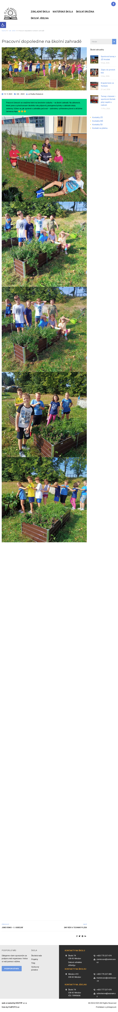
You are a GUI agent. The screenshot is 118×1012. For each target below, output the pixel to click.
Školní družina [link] (85, 11)
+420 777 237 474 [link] (104, 990)
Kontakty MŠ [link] (97, 121)
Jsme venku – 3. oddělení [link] (12, 927)
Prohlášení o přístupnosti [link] (106, 1007)
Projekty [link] (34, 959)
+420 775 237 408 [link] (104, 974)
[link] (3, 25)
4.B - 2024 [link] (20, 94)
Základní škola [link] (40, 11)
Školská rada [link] (36, 956)
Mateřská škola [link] (63, 11)
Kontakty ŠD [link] (97, 124)
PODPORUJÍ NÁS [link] (9, 950)
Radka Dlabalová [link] (37, 94)
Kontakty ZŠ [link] (97, 117)
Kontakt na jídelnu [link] (100, 128)
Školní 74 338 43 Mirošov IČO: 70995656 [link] (74, 993)
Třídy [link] (33, 963)
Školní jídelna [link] (40, 18)
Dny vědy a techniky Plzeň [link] (75, 927)
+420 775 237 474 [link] (104, 956)
